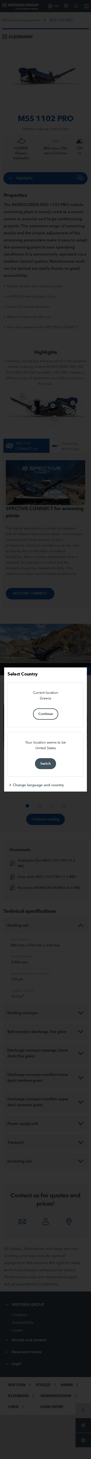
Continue (45, 714)
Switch (45, 763)
